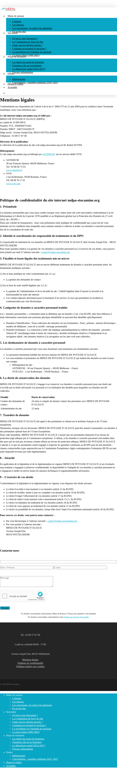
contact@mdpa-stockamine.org (62, 521)
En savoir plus (19, 708)
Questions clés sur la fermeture (27, 742)
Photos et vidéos (14, 762)
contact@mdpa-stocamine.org (55, 252)
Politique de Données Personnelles (76, 617)
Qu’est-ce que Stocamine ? (25, 715)
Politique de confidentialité (30, 663)
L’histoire (16, 698)
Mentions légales (30, 659)
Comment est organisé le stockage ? (29, 725)
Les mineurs (18, 702)
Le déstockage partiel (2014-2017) (28, 745)
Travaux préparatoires (22, 749)
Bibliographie (18, 755)
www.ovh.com (13, 183)
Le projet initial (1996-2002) (25, 732)
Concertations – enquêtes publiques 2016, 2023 (35, 759)
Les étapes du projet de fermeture (28, 739)
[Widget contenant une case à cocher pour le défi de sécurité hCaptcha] (23, 596)
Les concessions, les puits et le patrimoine (32, 705)
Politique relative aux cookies (30, 666)
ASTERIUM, (48, 154)
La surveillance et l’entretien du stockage (31, 728)
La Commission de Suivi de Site (27, 718)
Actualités (11, 765)
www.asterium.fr (14, 170)
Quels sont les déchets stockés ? (27, 722)
